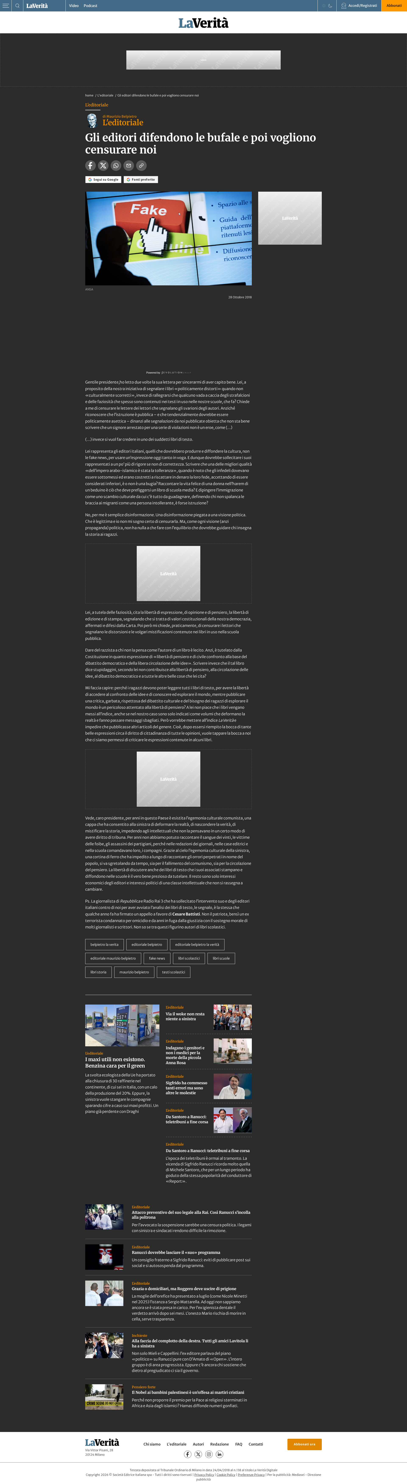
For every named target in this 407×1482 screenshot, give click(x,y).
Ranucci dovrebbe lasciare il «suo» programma (176, 1252)
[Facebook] (187, 1454)
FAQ (238, 1444)
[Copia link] (141, 165)
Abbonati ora (304, 1444)
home (89, 95)
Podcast (90, 5)
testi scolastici (173, 972)
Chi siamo (152, 1444)
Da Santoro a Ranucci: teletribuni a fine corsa (187, 1119)
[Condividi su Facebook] (90, 165)
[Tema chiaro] (324, 5)
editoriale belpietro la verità (197, 944)
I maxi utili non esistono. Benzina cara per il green (115, 1062)
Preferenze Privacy (251, 1475)
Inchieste (139, 1335)
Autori (198, 1444)
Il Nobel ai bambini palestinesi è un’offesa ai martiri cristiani (188, 1392)
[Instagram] (209, 1454)
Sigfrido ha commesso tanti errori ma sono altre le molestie (186, 1087)
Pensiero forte (144, 1387)
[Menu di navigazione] (6, 6)
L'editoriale (106, 95)
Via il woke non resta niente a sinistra (185, 1016)
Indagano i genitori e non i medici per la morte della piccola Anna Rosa (185, 1055)
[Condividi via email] (128, 165)
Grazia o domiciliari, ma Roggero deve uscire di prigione (184, 1288)
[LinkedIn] (219, 1454)
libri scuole (221, 958)
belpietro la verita (104, 944)
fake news (157, 958)
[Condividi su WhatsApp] (116, 165)
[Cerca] (17, 6)
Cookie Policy (226, 1475)
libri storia (98, 972)
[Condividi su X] (103, 165)
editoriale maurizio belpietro (113, 958)
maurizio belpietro (134, 972)
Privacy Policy (204, 1475)
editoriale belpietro (147, 944)
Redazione (219, 1444)
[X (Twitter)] (198, 1454)
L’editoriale (177, 1444)
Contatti (256, 1444)
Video (74, 5)
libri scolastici (189, 958)
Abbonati (394, 5)
